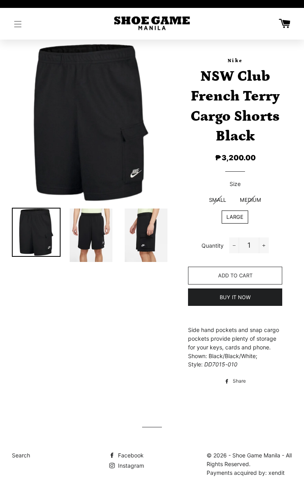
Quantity (212, 245)
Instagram (130, 465)
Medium (250, 200)
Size (235, 183)
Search (21, 455)
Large (234, 217)
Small (217, 200)
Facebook (130, 455)
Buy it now (235, 297)
